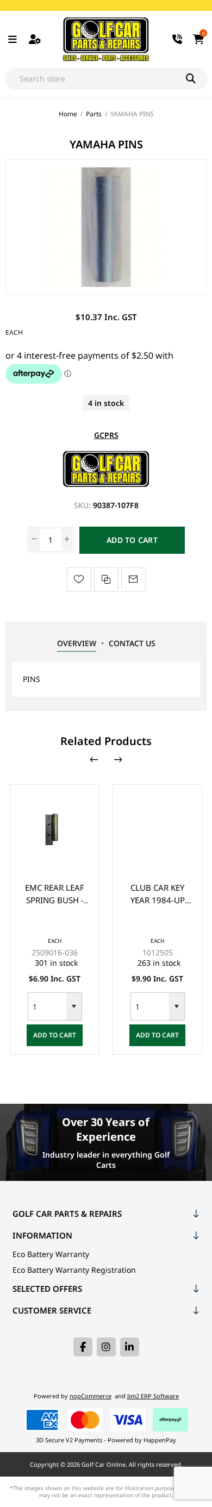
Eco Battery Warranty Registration (74, 1270)
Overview (76, 643)
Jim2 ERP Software (153, 1396)
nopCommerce (90, 1396)
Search (197, 79)
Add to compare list (106, 579)
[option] (54, 919)
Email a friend (133, 579)
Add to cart (132, 540)
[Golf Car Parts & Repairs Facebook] (82, 1346)
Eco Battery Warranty (51, 1254)
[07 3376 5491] (177, 39)
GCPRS (106, 435)
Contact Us (132, 643)
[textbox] (95, 79)
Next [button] (118, 760)
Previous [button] (94, 760)
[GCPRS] (106, 484)
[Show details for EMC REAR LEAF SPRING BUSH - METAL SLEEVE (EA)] (54, 829)
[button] (74, 1006)
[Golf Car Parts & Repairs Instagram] (106, 1346)
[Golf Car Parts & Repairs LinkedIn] (129, 1346)
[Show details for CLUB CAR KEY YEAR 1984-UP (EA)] (157, 829)
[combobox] (47, 1006)
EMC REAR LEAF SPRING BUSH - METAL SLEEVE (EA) (54, 894)
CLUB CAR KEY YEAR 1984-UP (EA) (157, 894)
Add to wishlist (79, 579)
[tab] (76, 643)
